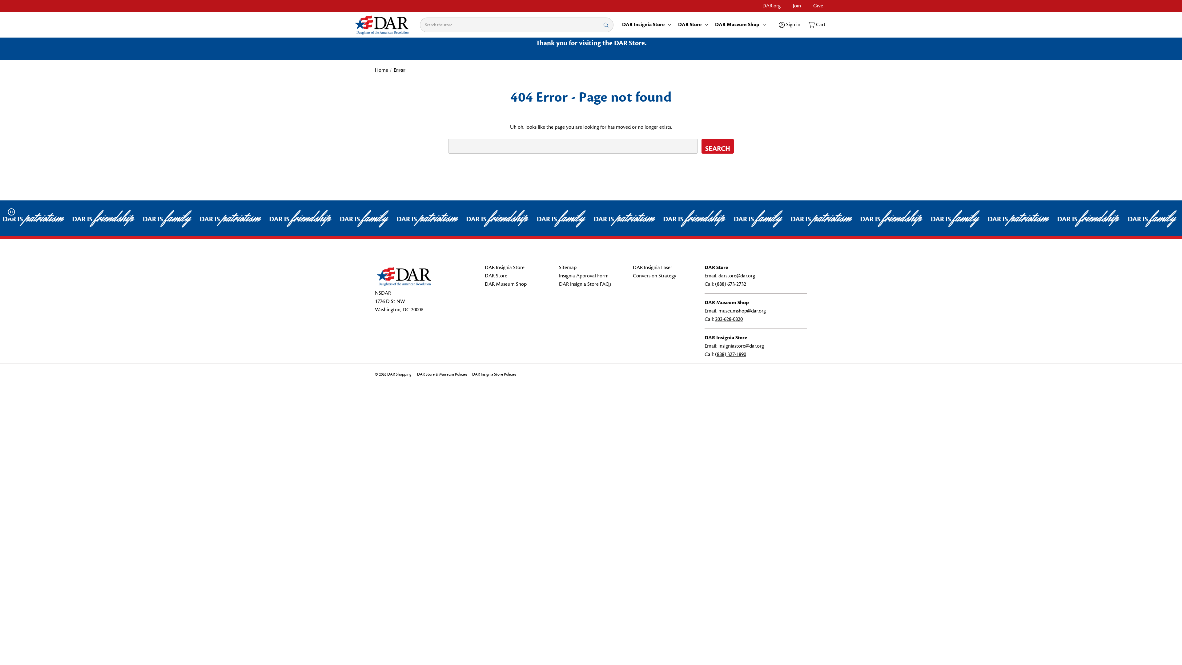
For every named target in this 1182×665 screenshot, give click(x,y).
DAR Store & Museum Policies (442, 374)
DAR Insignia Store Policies (494, 374)
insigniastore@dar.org (741, 346)
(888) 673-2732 (730, 284)
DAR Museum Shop (737, 24)
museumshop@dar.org (742, 311)
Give (818, 5)
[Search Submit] (606, 25)
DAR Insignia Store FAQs (585, 284)
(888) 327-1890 (730, 354)
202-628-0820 (729, 319)
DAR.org (771, 5)
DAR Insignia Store (643, 24)
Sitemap (568, 267)
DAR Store (690, 24)
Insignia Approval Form (584, 275)
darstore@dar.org (736, 275)
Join (797, 5)
